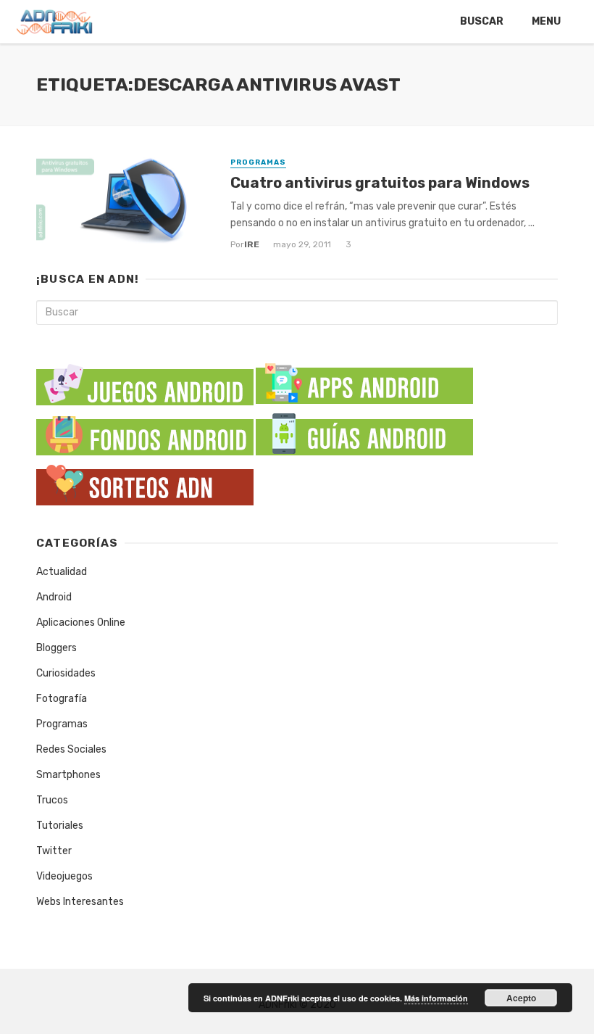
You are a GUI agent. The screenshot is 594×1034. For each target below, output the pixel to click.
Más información (436, 998)
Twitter (54, 851)
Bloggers (56, 648)
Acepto (521, 997)
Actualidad (61, 572)
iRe (251, 244)
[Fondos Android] (145, 432)
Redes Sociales (71, 749)
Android (54, 597)
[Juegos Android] (145, 380)
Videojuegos (64, 876)
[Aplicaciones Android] (364, 380)
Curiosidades (66, 673)
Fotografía (61, 698)
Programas (258, 162)
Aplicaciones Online (80, 622)
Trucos (52, 800)
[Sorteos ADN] (145, 482)
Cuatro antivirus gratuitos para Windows (380, 182)
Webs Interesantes (80, 902)
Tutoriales (59, 825)
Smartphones (68, 775)
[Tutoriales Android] (364, 432)
